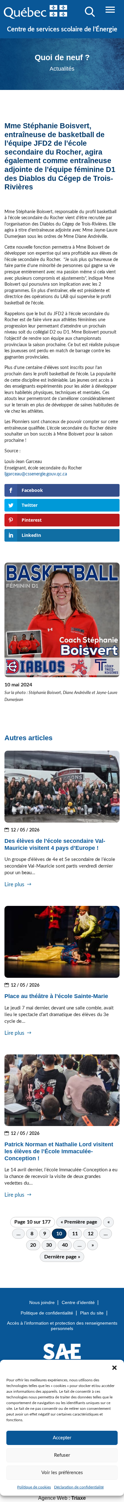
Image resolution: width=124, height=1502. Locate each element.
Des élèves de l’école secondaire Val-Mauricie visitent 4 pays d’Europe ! (54, 844)
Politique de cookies (34, 1487)
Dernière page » (62, 1256)
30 (49, 1245)
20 (33, 1245)
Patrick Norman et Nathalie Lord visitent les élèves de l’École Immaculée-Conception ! (58, 1151)
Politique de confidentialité (47, 1312)
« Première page (79, 1222)
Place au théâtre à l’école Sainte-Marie (56, 996)
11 (75, 1233)
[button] (114, 1368)
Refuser (62, 1455)
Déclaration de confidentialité (79, 1487)
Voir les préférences (62, 1472)
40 (65, 1245)
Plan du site (92, 1312)
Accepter (62, 1437)
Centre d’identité (78, 1302)
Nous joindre (42, 1302)
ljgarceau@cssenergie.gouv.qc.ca (36, 474)
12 (90, 1233)
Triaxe (78, 1498)
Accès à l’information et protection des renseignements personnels (62, 1326)
